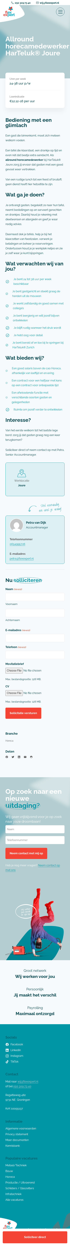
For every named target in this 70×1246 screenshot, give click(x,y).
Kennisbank (12, 1145)
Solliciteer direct (35, 1237)
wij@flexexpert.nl (49, 3)
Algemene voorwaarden (20, 1128)
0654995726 (17, 544)
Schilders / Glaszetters (19, 1188)
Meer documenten (17, 1140)
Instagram (17, 1055)
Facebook (17, 1044)
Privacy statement (16, 1134)
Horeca (9, 740)
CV (7, 686)
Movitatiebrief (14, 664)
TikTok (14, 1061)
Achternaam (12, 620)
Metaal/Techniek (16, 1165)
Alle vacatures (14, 1199)
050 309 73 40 (23, 3)
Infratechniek (13, 1194)
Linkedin (16, 1050)
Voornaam (11, 604)
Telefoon (15, 647)
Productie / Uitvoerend (20, 1182)
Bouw (9, 1171)
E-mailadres (17, 630)
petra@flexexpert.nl (22, 558)
